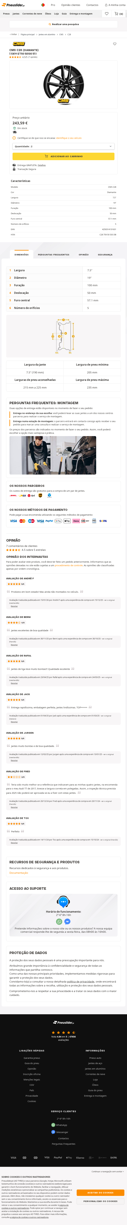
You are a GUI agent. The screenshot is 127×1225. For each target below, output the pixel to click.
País (32, 1090)
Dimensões (21, 254)
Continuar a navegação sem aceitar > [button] (108, 1171)
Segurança (105, 254)
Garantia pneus (32, 1057)
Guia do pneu (32, 1063)
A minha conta (117, 5)
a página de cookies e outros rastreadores (29, 1217)
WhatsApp (61, 1124)
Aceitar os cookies (100, 1192)
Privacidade (32, 1095)
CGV (32, 1084)
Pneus (6, 13)
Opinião (84, 254)
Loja (56, 13)
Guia (64, 13)
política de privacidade (80, 981)
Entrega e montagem (81, 13)
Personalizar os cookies (100, 1201)
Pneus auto (95, 1057)
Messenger (62, 1132)
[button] (109, 840)
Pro (53, 5)
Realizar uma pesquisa (65, 24)
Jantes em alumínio (95, 1068)
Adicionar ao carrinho (66, 156)
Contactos (92, 5)
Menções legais (32, 1079)
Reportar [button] (14, 606)
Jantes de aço (95, 1063)
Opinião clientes (70, 5)
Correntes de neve (32, 13)
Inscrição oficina (31, 1074)
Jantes (16, 13)
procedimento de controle (69, 565)
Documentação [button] (18, 873)
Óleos (48, 13)
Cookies (32, 1101)
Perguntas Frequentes (53, 254)
